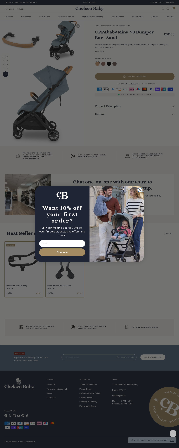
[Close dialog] (140, 190)
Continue (62, 252)
